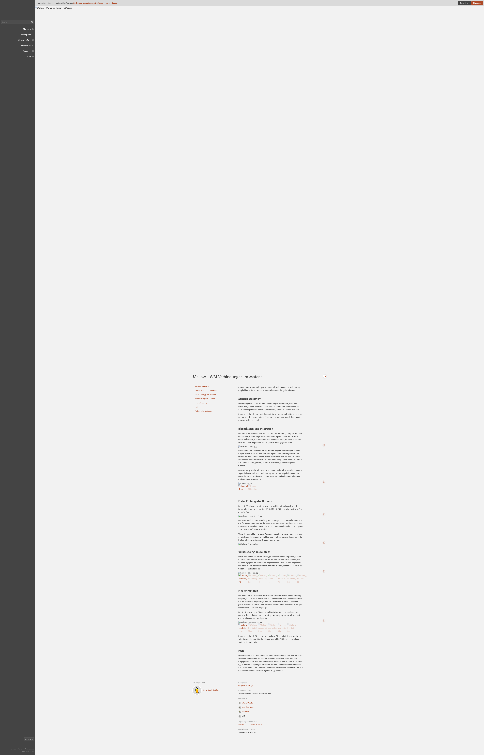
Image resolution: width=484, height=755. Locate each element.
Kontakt (21, 749)
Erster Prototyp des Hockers (205, 394)
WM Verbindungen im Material (250, 724)
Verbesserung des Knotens (205, 399)
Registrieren (464, 3)
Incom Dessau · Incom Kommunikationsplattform (18, 10)
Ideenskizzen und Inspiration (206, 390)
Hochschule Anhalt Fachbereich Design (88, 3)
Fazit (196, 407)
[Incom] (29, 746)
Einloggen (477, 3)
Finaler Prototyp (201, 403)
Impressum (13, 749)
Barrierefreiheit (28, 751)
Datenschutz (29, 749)
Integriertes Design (245, 685)
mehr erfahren (111, 3)
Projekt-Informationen (203, 411)
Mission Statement (202, 386)
